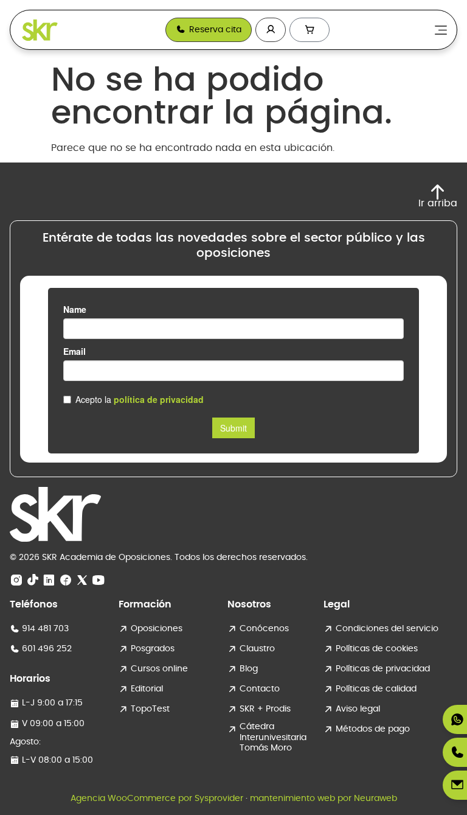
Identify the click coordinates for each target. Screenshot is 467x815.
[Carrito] (309, 30)
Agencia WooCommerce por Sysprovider (157, 798)
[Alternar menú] (441, 30)
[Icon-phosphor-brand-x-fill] (82, 580)
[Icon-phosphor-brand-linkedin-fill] (49, 580)
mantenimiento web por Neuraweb (323, 798)
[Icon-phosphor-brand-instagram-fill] (16, 580)
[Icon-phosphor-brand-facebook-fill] (65, 580)
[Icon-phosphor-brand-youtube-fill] (98, 580)
